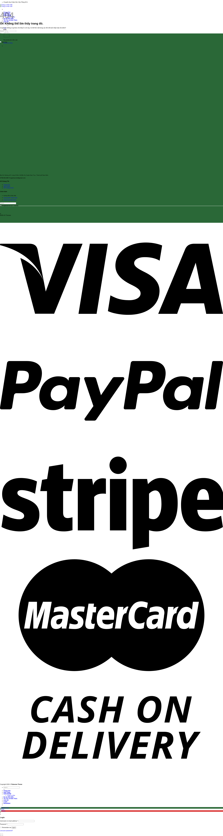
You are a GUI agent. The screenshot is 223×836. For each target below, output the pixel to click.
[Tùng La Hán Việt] (6, 5)
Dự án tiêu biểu (8, 797)
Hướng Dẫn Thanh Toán (10, 197)
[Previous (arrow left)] (0, 835)
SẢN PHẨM (7, 794)
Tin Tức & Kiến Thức (10, 20)
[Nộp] (7, 25)
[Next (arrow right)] (2, 835)
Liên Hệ (6, 21)
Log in (13, 827)
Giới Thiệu (6, 186)
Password (3, 824)
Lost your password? (6, 830)
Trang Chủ (6, 184)
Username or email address (9, 821)
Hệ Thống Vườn (8, 188)
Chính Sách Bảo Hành (10, 200)
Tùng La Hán (11, 795)
